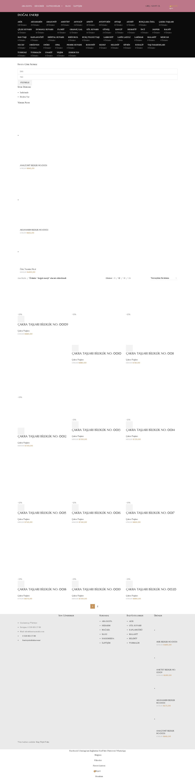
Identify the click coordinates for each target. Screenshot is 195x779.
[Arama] (162, 6)
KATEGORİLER (53, 6)
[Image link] (36, 617)
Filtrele (24, 82)
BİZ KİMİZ (39, 6)
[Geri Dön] (14, 16)
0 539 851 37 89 (29, 636)
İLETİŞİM (77, 6)
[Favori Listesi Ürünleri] (166, 6)
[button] (21, 319)
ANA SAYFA (27, 6)
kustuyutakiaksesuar (31, 640)
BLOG (68, 6)
